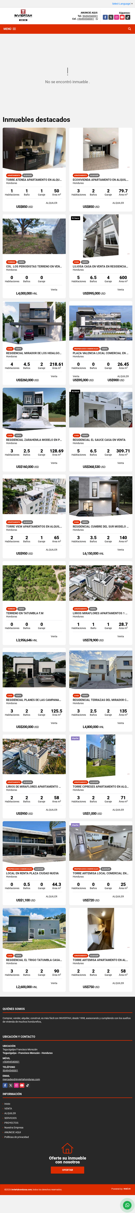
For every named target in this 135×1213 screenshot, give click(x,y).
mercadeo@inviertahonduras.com (21, 1079)
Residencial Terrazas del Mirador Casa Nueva (101, 700)
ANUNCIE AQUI (12, 1132)
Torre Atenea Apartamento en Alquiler (34, 179)
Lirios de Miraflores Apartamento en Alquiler (34, 786)
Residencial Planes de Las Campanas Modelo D (34, 700)
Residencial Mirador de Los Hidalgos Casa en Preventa (34, 353)
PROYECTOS (11, 1122)
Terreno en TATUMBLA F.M (24, 613)
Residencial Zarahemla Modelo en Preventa (34, 440)
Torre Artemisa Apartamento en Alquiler (101, 960)
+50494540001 (85, 18)
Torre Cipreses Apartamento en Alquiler (101, 786)
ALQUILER (10, 1113)
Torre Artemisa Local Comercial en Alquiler (101, 873)
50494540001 (90, 16)
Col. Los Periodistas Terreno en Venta (34, 266)
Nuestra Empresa (13, 1127)
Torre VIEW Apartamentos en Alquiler (34, 526)
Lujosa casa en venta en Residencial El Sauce (101, 266)
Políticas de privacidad (16, 1137)
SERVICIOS (10, 1118)
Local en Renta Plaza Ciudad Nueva (32, 873)
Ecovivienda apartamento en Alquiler (101, 179)
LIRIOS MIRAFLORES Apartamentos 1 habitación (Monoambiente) (101, 613)
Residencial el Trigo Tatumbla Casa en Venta (34, 960)
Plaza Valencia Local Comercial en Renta (101, 353)
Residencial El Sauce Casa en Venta (99, 440)
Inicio (7, 1103)
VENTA (8, 1108)
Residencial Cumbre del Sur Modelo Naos (101, 526)
